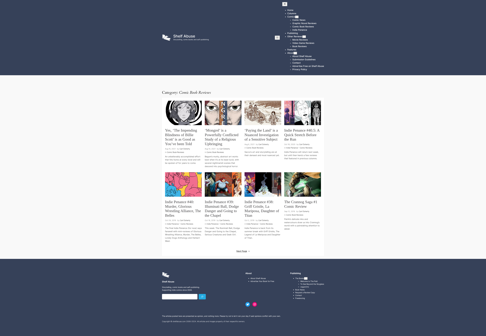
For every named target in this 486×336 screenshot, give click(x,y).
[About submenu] (295, 53)
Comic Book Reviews (175, 152)
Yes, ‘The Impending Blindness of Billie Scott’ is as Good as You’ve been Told (181, 137)
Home (290, 10)
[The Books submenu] (306, 278)
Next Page (243, 251)
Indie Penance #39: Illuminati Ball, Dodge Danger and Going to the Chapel (222, 208)
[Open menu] (277, 38)
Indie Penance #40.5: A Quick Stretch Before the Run (301, 134)
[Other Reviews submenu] (304, 36)
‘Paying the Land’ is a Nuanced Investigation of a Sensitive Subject (262, 134)
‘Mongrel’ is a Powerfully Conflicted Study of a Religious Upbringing (221, 137)
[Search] (202, 296)
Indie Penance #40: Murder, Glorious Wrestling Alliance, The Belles (183, 208)
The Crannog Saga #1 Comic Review (300, 204)
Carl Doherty (185, 149)
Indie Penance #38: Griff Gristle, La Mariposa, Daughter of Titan (262, 208)
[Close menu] (284, 4)
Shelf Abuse (184, 36)
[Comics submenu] (297, 17)
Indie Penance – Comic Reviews (299, 148)
